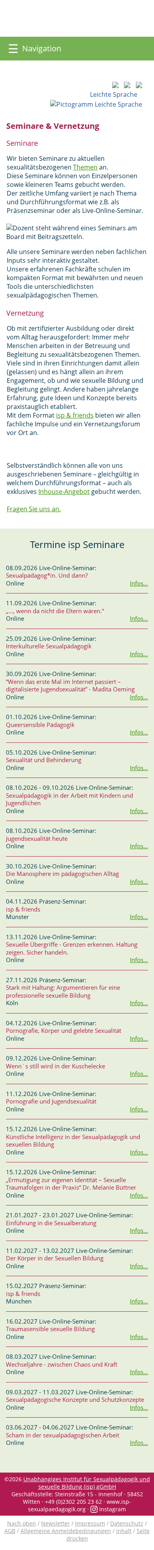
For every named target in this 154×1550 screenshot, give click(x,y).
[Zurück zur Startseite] (113, 18)
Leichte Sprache (116, 94)
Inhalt (123, 1531)
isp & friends (75, 415)
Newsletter (55, 1523)
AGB (9, 1531)
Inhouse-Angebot (64, 491)
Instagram (112, 1509)
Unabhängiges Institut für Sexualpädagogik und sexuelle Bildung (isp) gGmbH (86, 1482)
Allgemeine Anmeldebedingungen (66, 1531)
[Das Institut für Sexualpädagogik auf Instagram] (20, 28)
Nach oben (21, 1523)
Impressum (90, 1523)
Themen (85, 167)
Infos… (139, 583)
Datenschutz (126, 1523)
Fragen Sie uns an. (34, 509)
